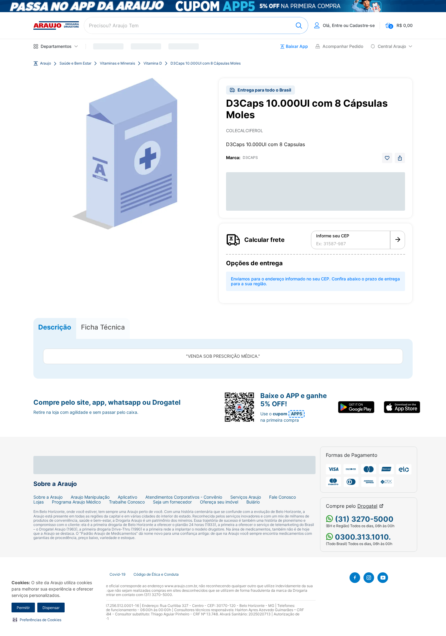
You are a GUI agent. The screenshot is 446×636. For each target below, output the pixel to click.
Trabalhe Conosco (127, 502)
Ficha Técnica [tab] (103, 327)
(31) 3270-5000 (363, 519)
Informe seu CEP (332, 235)
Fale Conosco (282, 497)
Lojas (38, 502)
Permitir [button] (23, 607)
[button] (37, 619)
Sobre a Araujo (48, 497)
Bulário (253, 502)
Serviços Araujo (245, 497)
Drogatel (367, 506)
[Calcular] (397, 240)
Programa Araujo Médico (76, 502)
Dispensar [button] (50, 607)
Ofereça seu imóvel (219, 502)
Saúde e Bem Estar (75, 63)
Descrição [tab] (54, 327)
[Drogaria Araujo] (56, 25)
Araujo (45, 63)
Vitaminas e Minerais (117, 63)
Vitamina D (153, 63)
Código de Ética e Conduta (156, 574)
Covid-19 (117, 574)
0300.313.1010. (362, 537)
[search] (196, 25)
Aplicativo (127, 497)
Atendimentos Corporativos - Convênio (183, 497)
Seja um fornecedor (172, 502)
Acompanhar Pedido (343, 46)
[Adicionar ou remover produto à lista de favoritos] (387, 158)
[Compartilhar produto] (400, 158)
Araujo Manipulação (90, 497)
